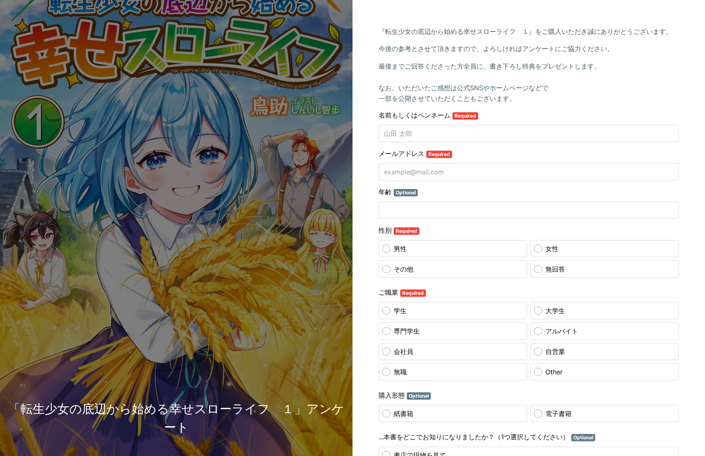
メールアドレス (414, 153)
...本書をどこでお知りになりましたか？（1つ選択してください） (486, 437)
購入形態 (404, 395)
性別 (398, 230)
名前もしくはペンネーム (427, 115)
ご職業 (401, 292)
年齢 (397, 192)
